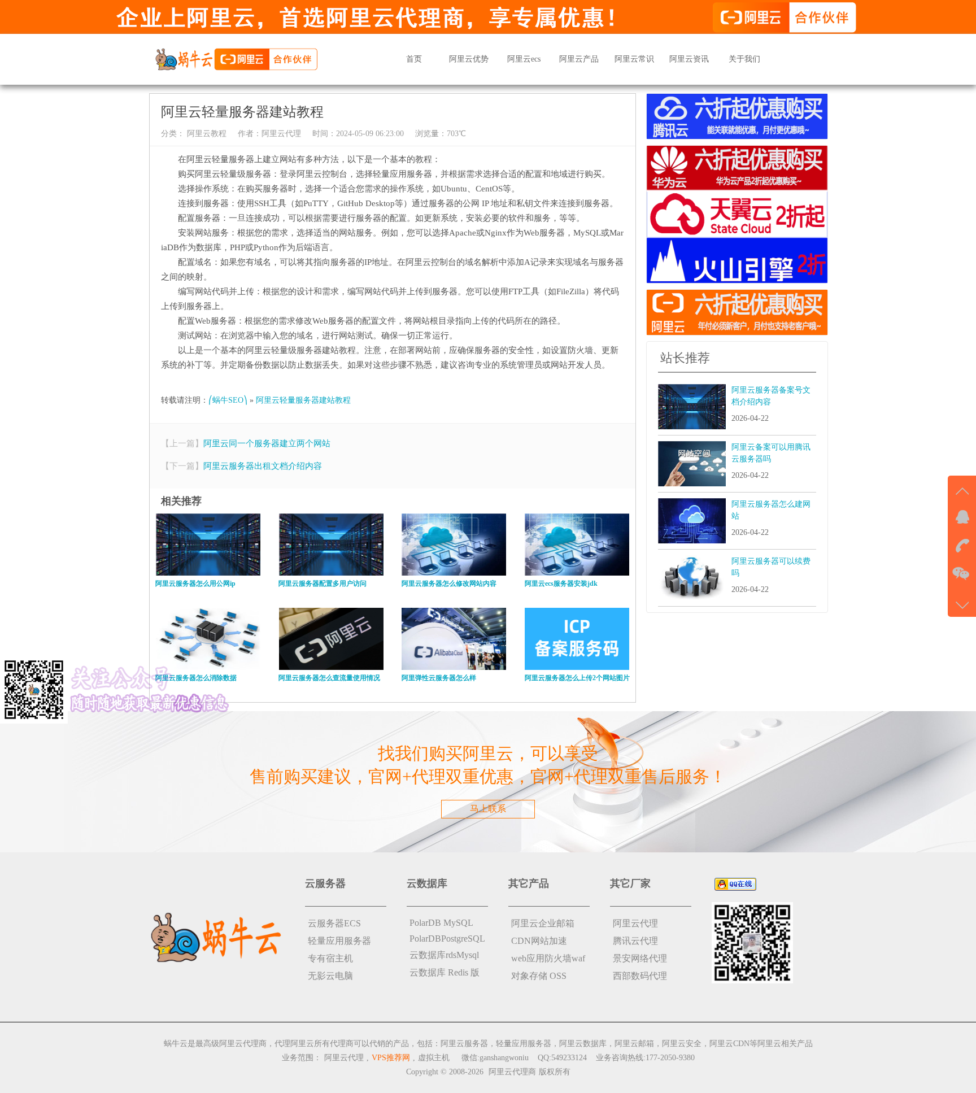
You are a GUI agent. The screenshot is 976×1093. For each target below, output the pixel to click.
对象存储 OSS (539, 976)
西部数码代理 (640, 976)
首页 (414, 59)
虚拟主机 (434, 1057)
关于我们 (744, 59)
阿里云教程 (205, 133)
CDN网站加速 (539, 941)
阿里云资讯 (689, 59)
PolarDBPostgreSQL (447, 938)
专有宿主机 (330, 958)
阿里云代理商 (512, 1072)
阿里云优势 (469, 59)
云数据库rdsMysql (444, 955)
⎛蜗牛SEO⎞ (227, 400)
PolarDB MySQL (441, 922)
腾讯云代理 (635, 941)
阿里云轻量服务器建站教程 (303, 400)
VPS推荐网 (391, 1057)
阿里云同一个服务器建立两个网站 (266, 443)
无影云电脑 (330, 976)
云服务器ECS (334, 923)
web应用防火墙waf (548, 958)
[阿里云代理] (236, 58)
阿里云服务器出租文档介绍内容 (262, 466)
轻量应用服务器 (339, 941)
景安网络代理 (640, 958)
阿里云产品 (579, 59)
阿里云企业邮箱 (542, 923)
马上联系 (488, 808)
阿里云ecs (524, 59)
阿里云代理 (281, 133)
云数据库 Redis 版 (444, 972)
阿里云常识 (634, 59)
